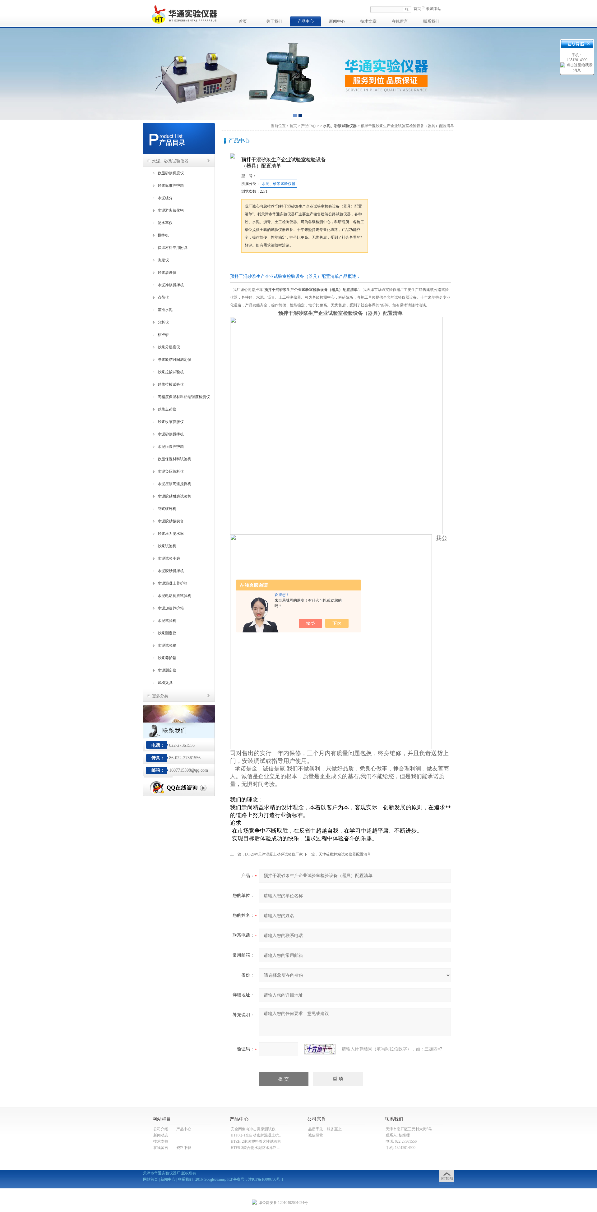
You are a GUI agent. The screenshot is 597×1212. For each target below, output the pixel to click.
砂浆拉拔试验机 (171, 372)
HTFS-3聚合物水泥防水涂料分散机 (259, 1147)
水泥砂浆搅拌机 (171, 434)
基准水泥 (165, 310)
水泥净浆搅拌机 (171, 285)
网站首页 (150, 1179)
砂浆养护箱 (167, 658)
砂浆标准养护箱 (171, 185)
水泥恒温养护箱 (171, 446)
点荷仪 (163, 297)
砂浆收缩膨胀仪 (171, 422)
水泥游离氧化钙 (171, 210)
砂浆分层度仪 (169, 347)
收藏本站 (433, 9)
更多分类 (160, 696)
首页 (417, 9)
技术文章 (368, 21)
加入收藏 (306, 264)
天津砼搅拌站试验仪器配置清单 (345, 854)
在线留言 (400, 21)
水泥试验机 (167, 620)
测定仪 (163, 260)
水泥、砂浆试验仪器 (170, 161)
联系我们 (431, 21)
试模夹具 (165, 683)
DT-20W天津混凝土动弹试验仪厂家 (274, 854)
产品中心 (306, 21)
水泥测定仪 (167, 670)
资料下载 (183, 1147)
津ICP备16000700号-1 (265, 1179)
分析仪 (163, 322)
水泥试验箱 (167, 645)
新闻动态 (160, 1135)
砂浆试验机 (167, 546)
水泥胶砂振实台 (171, 521)
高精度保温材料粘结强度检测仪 (184, 397)
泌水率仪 (165, 223)
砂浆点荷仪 (167, 409)
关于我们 (274, 21)
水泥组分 (165, 198)
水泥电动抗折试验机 (174, 596)
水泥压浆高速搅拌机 (174, 484)
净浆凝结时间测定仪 (174, 359)
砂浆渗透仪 (167, 272)
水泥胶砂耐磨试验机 (174, 496)
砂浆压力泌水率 (171, 533)
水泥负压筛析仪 (171, 471)
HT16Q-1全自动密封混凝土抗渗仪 (258, 1135)
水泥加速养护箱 (171, 608)
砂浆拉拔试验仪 (171, 384)
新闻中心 (337, 21)
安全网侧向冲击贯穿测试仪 (253, 1129)
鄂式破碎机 (167, 509)
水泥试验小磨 (169, 558)
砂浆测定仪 (167, 633)
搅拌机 (163, 235)
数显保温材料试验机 (174, 459)
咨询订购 (261, 264)
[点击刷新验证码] (320, 1049)
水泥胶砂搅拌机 (171, 571)
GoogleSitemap (215, 1179)
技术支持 (160, 1141)
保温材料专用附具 (172, 248)
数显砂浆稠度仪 (171, 173)
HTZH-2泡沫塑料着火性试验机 (256, 1141)
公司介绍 (160, 1129)
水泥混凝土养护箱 (172, 583)
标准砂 (163, 335)
